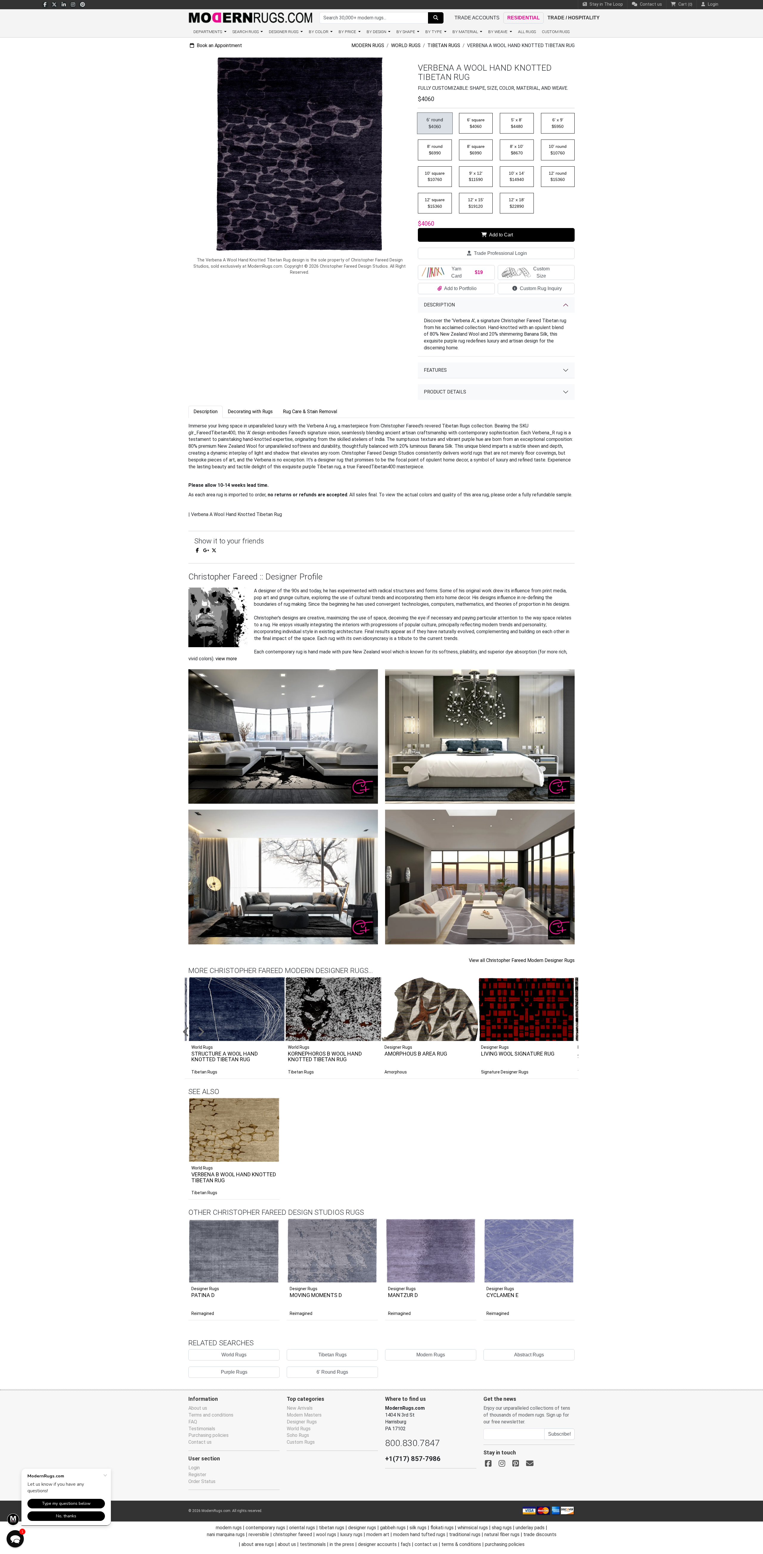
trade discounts (539, 1534)
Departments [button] (208, 31)
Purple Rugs (234, 1372)
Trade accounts (477, 17)
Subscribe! (559, 1434)
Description (439, 305)
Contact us (650, 4)
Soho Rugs (298, 1435)
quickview (270, 1156)
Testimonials (201, 1428)
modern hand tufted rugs (419, 1534)
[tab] (205, 412)
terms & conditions (461, 1544)
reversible (259, 1534)
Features (435, 370)
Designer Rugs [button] (284, 31)
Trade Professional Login (500, 253)
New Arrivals (300, 1408)
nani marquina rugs (226, 1534)
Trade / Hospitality (574, 17)
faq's (406, 1544)
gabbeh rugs (393, 1527)
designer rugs (362, 1527)
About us (197, 1408)
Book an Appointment (219, 45)
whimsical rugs (473, 1527)
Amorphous (395, 1072)
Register (197, 1474)
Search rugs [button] (246, 31)
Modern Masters (304, 1415)
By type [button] (434, 31)
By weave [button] (498, 31)
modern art (377, 1534)
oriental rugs (302, 1527)
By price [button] (348, 31)
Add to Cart (500, 234)
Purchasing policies (208, 1435)
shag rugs (502, 1527)
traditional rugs (464, 1534)
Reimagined (202, 1313)
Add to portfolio (266, 1097)
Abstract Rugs (529, 1354)
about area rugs (257, 1544)
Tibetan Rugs (443, 45)
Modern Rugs (367, 45)
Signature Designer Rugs (504, 1072)
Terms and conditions (210, 1415)
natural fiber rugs (501, 1534)
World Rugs (406, 45)
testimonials (313, 1544)
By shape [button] (406, 31)
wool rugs (326, 1534)
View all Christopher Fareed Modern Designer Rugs (522, 960)
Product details (445, 392)
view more (226, 658)
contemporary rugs (265, 1527)
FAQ (192, 1422)
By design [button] (377, 31)
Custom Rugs (556, 31)
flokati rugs (442, 1527)
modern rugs (229, 1527)
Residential (523, 17)
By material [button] (465, 31)
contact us (426, 1544)
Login (194, 1468)
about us (287, 1544)
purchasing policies (505, 1544)
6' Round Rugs (332, 1372)
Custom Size (541, 272)
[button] (389, 1032)
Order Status (201, 1481)
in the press (342, 1544)
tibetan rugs (331, 1527)
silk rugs (418, 1527)
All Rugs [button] (527, 31)
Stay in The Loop (605, 4)
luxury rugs (351, 1534)
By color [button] (319, 31)
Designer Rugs (205, 1288)
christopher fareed (292, 1534)
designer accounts (377, 1544)
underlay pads (530, 1527)
